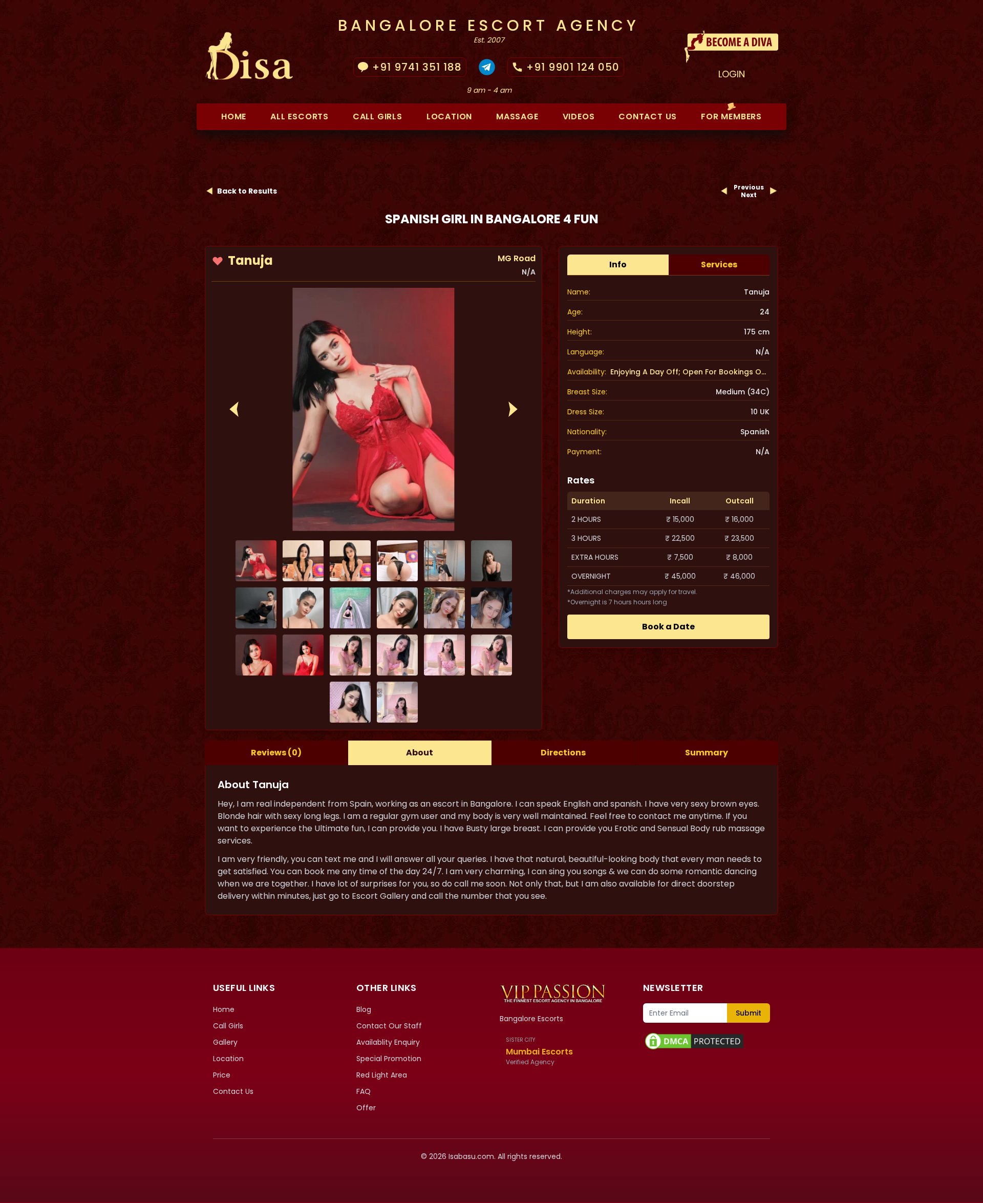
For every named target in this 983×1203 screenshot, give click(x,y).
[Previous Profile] (724, 191)
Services (719, 264)
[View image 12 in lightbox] (491, 607)
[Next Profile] (773, 191)
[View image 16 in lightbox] (397, 655)
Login (731, 74)
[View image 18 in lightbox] (491, 655)
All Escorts (299, 116)
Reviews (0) (276, 752)
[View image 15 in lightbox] (350, 655)
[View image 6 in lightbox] (491, 560)
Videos (579, 116)
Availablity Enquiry (388, 1042)
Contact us (647, 116)
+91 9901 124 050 (572, 67)
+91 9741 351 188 (417, 67)
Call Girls (377, 116)
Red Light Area (381, 1075)
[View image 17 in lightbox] (444, 655)
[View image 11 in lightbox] (444, 607)
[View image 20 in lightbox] (397, 702)
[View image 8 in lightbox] (303, 607)
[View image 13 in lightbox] (255, 655)
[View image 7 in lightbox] (255, 607)
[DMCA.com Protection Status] (706, 1041)
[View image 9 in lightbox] (350, 607)
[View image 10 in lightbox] (397, 607)
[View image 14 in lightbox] (303, 655)
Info (618, 264)
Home (233, 116)
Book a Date (668, 626)
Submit (748, 1013)
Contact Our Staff (389, 1026)
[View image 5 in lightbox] (444, 560)
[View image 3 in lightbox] (350, 560)
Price (221, 1075)
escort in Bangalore (472, 804)
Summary (706, 752)
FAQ (363, 1091)
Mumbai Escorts (539, 1052)
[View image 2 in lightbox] (303, 560)
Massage (517, 116)
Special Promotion (388, 1058)
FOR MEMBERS (731, 116)
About (419, 752)
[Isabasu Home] (553, 993)
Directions (563, 752)
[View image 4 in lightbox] (397, 560)
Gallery (225, 1042)
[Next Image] (513, 409)
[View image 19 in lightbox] (350, 702)
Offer (366, 1108)
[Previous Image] (234, 409)
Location (449, 116)
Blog (363, 1009)
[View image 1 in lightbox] (373, 409)
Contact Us (233, 1091)
